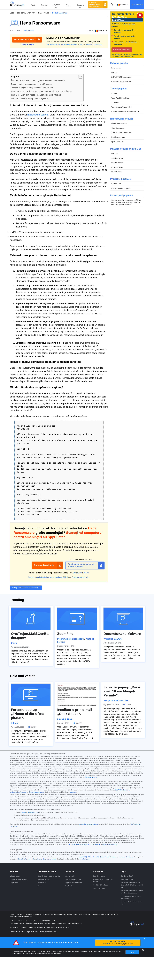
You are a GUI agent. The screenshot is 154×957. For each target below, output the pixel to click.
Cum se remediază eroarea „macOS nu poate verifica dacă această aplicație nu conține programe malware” (126, 202)
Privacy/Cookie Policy (94, 44)
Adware (14, 723)
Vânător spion (15, 876)
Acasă (33, 5)
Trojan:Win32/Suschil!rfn (120, 98)
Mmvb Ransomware (118, 123)
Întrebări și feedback (100, 885)
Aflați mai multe (55, 953)
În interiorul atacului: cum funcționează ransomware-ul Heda (38, 80)
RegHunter (69, 886)
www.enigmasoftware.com (30, 812)
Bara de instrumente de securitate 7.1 (125, 112)
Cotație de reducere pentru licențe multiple (94, 4)
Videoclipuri (42, 882)
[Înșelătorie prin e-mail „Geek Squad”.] (77, 695)
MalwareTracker (43, 879)
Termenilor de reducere (36, 792)
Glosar (40, 886)
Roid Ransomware (118, 137)
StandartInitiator (117, 158)
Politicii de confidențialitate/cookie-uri (88, 844)
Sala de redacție (99, 876)
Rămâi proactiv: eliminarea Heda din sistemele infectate (36, 95)
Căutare (112, 4)
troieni (14, 643)
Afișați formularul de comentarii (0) (25, 588)
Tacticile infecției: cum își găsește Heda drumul (32, 88)
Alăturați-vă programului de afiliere (103, 880)
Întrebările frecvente (91, 777)
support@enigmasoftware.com (89, 824)
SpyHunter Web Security (18, 879)
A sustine (68, 5)
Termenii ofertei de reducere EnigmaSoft (131, 897)
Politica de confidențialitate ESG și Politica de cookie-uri (132, 892)
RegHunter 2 (14, 882)
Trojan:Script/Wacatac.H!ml (121, 107)
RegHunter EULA (127, 879)
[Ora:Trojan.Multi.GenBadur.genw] (31, 619)
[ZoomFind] (77, 619)
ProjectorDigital (117, 167)
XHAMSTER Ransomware (121, 77)
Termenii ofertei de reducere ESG (131, 903)
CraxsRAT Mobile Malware (121, 82)
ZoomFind (65, 634)
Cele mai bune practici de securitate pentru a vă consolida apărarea (41, 91)
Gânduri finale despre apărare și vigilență (29, 98)
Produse (44, 5)
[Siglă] (17, 4)
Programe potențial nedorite (70, 639)
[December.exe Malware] (123, 619)
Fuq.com (114, 72)
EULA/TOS (118, 790)
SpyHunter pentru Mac (73, 879)
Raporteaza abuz (99, 888)
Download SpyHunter (44, 565)
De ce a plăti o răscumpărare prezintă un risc (31, 84)
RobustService (116, 172)
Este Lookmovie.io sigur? (120, 188)
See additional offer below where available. (61, 44)
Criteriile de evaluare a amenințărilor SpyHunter (60, 914)
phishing (61, 719)
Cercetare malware (56, 5)
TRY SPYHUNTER (118, 942)
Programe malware (112, 639)
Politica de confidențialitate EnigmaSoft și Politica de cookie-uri (132, 885)
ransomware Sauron (37, 114)
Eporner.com (116, 68)
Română (123, 4)
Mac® (86, 573)
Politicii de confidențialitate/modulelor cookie (102, 857)
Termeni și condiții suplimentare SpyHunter (93, 914)
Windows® (77, 573)
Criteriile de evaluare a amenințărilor (44, 859)
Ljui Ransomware (117, 142)
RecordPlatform (117, 163)
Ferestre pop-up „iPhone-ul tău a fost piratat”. (27, 714)
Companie (80, 5)
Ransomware (43, 13)
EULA (80, 44)
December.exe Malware (122, 634)
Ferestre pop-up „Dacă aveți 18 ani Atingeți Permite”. (121, 691)
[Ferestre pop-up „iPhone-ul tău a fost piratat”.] (31, 695)
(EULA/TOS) (82, 857)
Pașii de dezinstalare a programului (29, 914)
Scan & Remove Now (24, 39)
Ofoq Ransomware (118, 128)
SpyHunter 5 (69, 876)
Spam (69, 719)
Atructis (114, 93)
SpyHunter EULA (127, 876)
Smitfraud (114, 102)
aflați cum (73, 792)
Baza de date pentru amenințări (22, 13)
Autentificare (138, 4)
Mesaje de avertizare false (115, 700)
